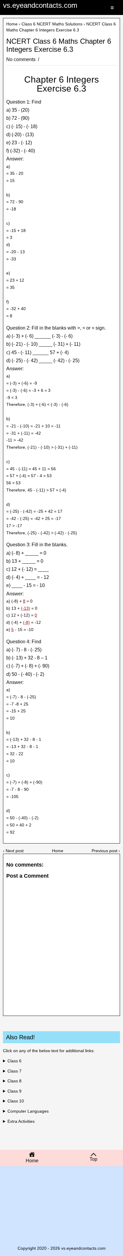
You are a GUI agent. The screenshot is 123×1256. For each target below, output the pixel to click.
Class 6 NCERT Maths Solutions (51, 24)
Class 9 (14, 1091)
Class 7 (14, 1071)
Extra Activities (21, 1121)
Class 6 (14, 1060)
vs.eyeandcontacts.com (40, 5)
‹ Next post (13, 850)
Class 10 (15, 1101)
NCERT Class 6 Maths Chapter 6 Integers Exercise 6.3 (58, 45)
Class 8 (14, 1080)
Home (12, 24)
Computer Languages (28, 1111)
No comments (21, 59)
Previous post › (106, 850)
